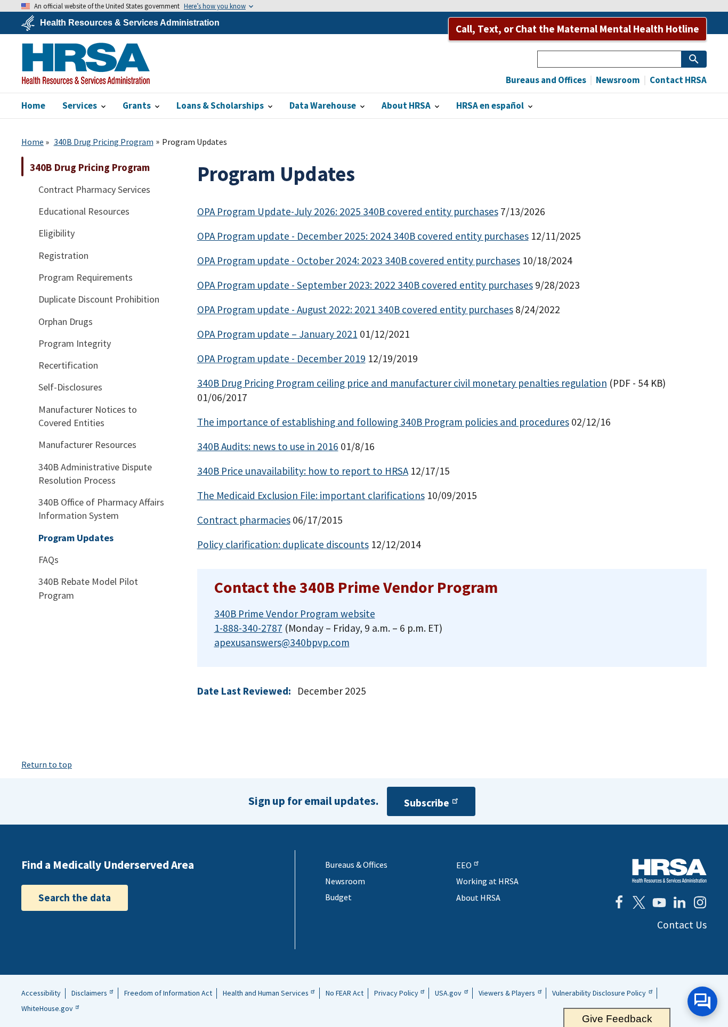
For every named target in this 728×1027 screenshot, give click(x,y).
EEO (464, 865)
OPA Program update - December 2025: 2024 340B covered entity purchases (363, 236)
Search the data (74, 897)
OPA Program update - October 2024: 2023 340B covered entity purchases (358, 260)
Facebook (619, 902)
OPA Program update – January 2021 (277, 334)
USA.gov (448, 993)
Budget (338, 897)
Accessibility (41, 993)
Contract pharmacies (243, 520)
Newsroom (617, 80)
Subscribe (426, 802)
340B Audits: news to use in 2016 (267, 446)
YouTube (659, 902)
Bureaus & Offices (356, 864)
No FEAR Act (344, 993)
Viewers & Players (507, 993)
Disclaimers (89, 993)
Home (32, 141)
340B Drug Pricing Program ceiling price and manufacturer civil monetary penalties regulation (402, 383)
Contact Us (682, 924)
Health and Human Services (266, 993)
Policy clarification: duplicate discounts (283, 544)
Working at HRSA (487, 881)
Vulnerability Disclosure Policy (599, 993)
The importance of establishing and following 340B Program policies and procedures (383, 421)
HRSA (85, 63)
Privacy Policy (396, 993)
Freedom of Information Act (168, 993)
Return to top (46, 764)
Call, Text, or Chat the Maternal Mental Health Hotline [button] (577, 28)
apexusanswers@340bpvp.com (282, 642)
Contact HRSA (677, 80)
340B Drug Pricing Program (103, 141)
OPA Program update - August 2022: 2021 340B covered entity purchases (355, 309)
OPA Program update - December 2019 (281, 358)
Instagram (700, 902)
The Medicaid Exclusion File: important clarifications (311, 495)
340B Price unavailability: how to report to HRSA (302, 470)
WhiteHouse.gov (47, 1008)
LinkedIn (679, 902)
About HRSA (478, 897)
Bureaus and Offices (546, 80)
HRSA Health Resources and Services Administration (669, 871)
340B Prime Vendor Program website (294, 613)
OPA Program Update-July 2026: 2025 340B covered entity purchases (347, 211)
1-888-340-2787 (248, 628)
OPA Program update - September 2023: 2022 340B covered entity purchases (365, 285)
